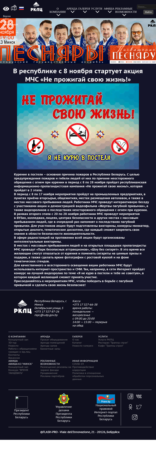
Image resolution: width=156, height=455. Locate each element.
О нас (75, 339)
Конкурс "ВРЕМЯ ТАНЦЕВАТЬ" (18, 371)
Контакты (14, 354)
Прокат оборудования (53, 339)
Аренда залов (48, 345)
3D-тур (12, 342)
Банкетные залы (50, 348)
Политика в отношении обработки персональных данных (88, 376)
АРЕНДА (45, 336)
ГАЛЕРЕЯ (77, 336)
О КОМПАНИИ (16, 336)
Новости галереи (82, 345)
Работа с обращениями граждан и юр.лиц (22, 350)
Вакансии (14, 357)
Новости (13, 345)
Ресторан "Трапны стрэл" (113, 342)
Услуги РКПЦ (106, 339)
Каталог (77, 342)
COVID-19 (78, 363)
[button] (78, 41)
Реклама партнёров (52, 376)
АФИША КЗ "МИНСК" (20, 363)
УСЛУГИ (103, 336)
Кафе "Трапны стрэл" (111, 345)
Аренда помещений (52, 342)
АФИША (13, 360)
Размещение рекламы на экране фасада (55, 368)
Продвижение (49, 372)
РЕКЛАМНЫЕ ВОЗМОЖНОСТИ (50, 362)
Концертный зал (18, 339)
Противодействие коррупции (83, 368)
